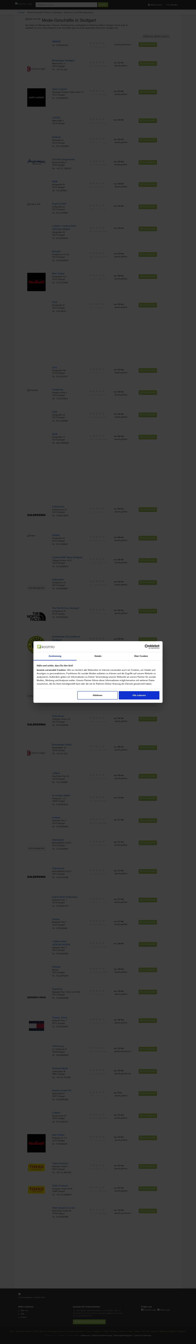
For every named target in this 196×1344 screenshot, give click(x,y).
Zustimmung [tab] (55, 656)
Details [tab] (98, 656)
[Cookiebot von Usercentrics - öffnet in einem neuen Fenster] (146, 647)
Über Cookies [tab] (141, 656)
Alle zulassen (139, 695)
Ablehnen (97, 695)
